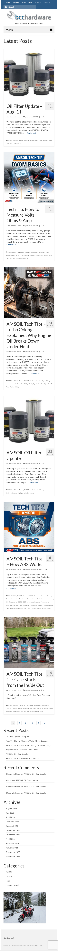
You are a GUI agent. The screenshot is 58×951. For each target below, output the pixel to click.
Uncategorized (12, 885)
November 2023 (13, 856)
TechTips (12, 258)
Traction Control (36, 608)
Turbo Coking (14, 387)
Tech (40, 569)
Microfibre (9, 711)
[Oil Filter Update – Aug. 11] (29, 74)
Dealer (18, 255)
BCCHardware (10, 255)
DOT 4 (25, 602)
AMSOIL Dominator (34, 596)
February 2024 (12, 843)
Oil (20, 143)
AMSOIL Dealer (18, 140)
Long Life (9, 143)
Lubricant (16, 143)
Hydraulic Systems (34, 602)
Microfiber (49, 708)
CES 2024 (10, 876)
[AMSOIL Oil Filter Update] (29, 421)
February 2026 (12, 821)
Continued (31, 133)
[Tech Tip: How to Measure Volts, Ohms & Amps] (29, 177)
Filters (36, 140)
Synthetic (37, 255)
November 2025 (13, 835)
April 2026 (10, 817)
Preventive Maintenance (20, 605)
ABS (8, 596)
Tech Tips (44, 384)
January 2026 (12, 826)
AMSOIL (35, 117)
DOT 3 (20, 602)
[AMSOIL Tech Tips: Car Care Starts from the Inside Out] (29, 642)
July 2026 (10, 813)
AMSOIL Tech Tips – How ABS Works (22, 758)
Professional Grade (35, 605)
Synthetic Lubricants (16, 608)
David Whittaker (13, 793)
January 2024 (12, 848)
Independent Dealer (45, 140)
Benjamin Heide (15, 117)
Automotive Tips (43, 252)
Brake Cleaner (27, 599)
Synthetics (44, 255)
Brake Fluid (36, 599)
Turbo (8, 387)
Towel (41, 711)
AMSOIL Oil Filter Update (17, 754)
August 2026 (11, 808)
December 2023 (13, 852)
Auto (35, 252)
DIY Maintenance (11, 602)
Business (37, 705)
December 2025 (13, 830)
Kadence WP (38, 945)
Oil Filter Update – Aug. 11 (17, 737)
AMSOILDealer (29, 140)
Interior (39, 708)
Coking (48, 381)
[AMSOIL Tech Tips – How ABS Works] (29, 527)
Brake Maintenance (47, 599)
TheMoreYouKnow (22, 258)
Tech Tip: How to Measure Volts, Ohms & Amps (26, 741)
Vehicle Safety (46, 608)
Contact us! (9, 938)
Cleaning (14, 708)
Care (42, 705)
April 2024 (10, 839)
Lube (21, 384)
